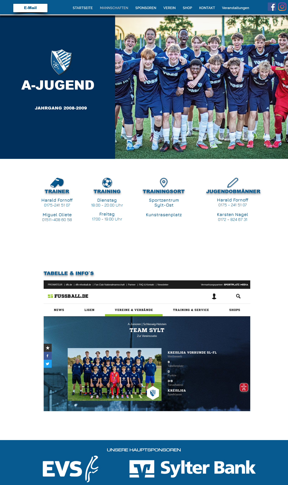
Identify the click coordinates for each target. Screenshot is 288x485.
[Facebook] (272, 7)
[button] (170, 8)
